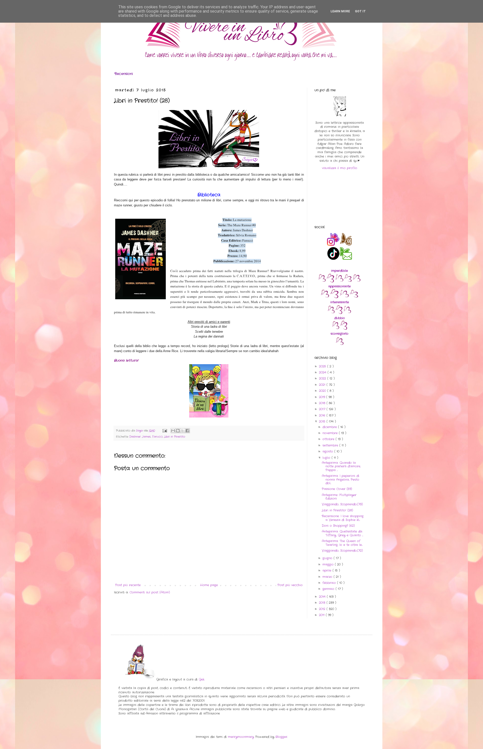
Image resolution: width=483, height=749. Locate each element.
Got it (360, 11)
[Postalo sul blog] (177, 430)
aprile (328, 570)
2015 (323, 421)
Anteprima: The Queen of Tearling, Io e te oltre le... (342, 543)
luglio (327, 458)
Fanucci (157, 437)
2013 (323, 603)
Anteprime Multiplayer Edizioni (339, 497)
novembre (331, 433)
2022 (323, 378)
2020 (323, 391)
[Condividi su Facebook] (187, 430)
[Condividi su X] (182, 430)
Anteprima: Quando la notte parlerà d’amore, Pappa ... (341, 466)
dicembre (330, 427)
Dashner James (140, 437)
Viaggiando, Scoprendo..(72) (342, 550)
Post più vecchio (290, 585)
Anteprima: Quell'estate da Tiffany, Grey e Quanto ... (342, 533)
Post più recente (128, 585)
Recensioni (123, 73)
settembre (331, 445)
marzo (328, 577)
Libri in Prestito (174, 437)
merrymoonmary (241, 737)
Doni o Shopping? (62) (338, 525)
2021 (323, 385)
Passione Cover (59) (337, 489)
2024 (323, 372)
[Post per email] (164, 431)
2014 (323, 596)
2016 (323, 415)
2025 (323, 366)
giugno (328, 558)
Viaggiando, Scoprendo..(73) (342, 504)
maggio (329, 564)
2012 (323, 609)
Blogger (281, 737)
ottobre (329, 439)
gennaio (329, 589)
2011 (322, 615)
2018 (323, 403)
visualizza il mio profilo (339, 168)
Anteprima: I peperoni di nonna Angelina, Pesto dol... (340, 479)
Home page (209, 585)
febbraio (330, 583)
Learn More (340, 11)
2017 (323, 409)
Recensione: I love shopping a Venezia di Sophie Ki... (343, 518)
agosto (328, 451)
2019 (322, 397)
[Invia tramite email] (173, 430)
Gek (201, 679)
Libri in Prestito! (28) (337, 510)
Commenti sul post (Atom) (150, 592)
